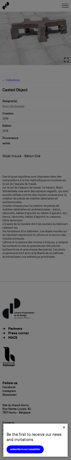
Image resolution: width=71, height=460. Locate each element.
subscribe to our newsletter (25, 449)
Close (64, 427)
